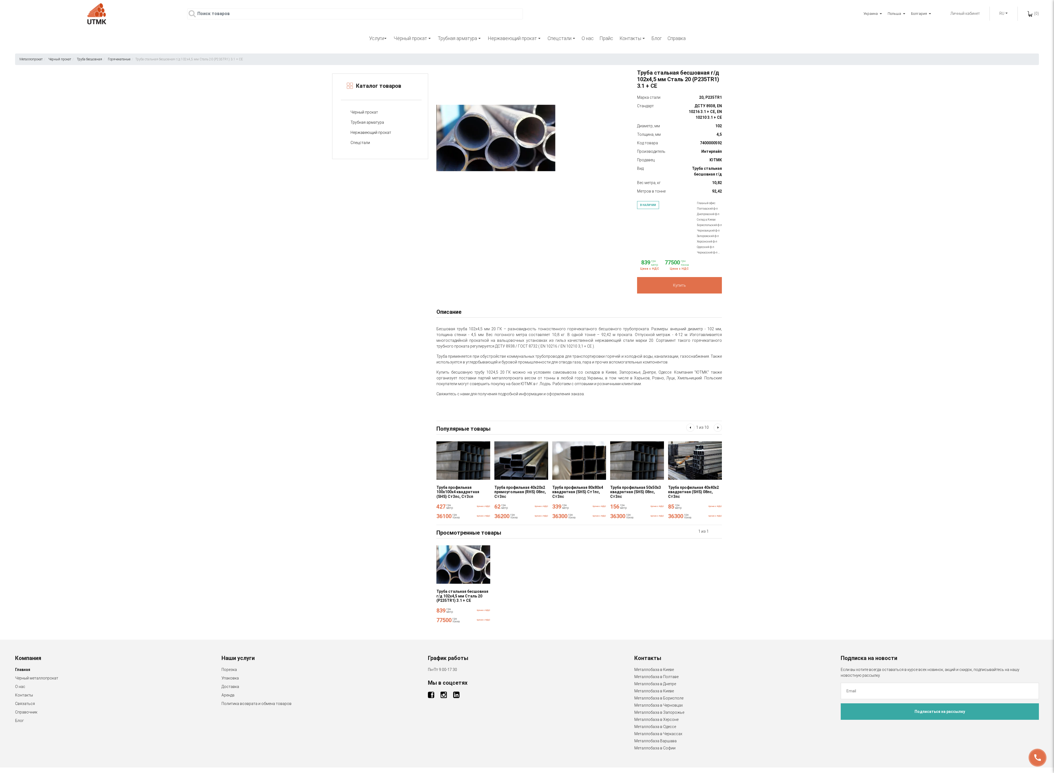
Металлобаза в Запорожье (659, 712)
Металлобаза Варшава (655, 741)
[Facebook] (431, 696)
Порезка (229, 669)
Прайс (606, 38)
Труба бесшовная (89, 59)
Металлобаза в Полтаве (656, 677)
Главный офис (706, 203)
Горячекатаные (119, 59)
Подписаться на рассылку (940, 711)
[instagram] (444, 696)
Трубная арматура (367, 122)
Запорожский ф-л (708, 236)
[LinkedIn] (456, 696)
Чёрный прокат (59, 59)
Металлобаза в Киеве (654, 669)
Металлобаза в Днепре (655, 684)
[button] (690, 428)
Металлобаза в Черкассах (658, 734)
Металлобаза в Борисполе (658, 698)
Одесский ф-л (705, 247)
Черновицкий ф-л (708, 230)
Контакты (24, 695)
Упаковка (230, 678)
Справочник (26, 712)
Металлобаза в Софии (654, 748)
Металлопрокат (31, 59)
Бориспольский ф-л (709, 225)
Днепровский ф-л (708, 214)
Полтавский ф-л (707, 208)
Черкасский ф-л (707, 252)
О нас (588, 38)
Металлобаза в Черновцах (658, 705)
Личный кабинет (965, 13)
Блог (656, 38)
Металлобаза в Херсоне (656, 719)
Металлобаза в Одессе (655, 726)
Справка (677, 38)
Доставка (230, 686)
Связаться (25, 703)
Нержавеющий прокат (371, 132)
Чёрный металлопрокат (36, 678)
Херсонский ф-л (707, 241)
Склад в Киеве (706, 219)
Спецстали (360, 142)
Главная (22, 669)
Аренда (228, 695)
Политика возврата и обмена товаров (256, 703)
